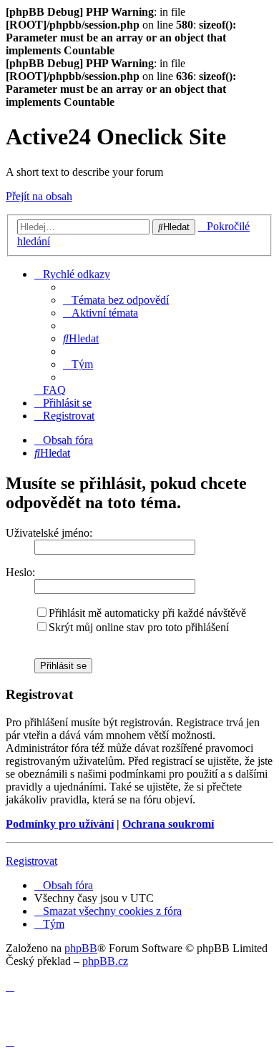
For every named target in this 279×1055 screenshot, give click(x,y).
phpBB (80, 948)
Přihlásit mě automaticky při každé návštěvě (147, 613)
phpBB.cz (105, 961)
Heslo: (20, 572)
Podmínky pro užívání (60, 824)
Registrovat (31, 861)
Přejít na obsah (39, 196)
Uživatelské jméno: (49, 533)
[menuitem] (116, 300)
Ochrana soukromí (168, 824)
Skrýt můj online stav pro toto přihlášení (139, 627)
